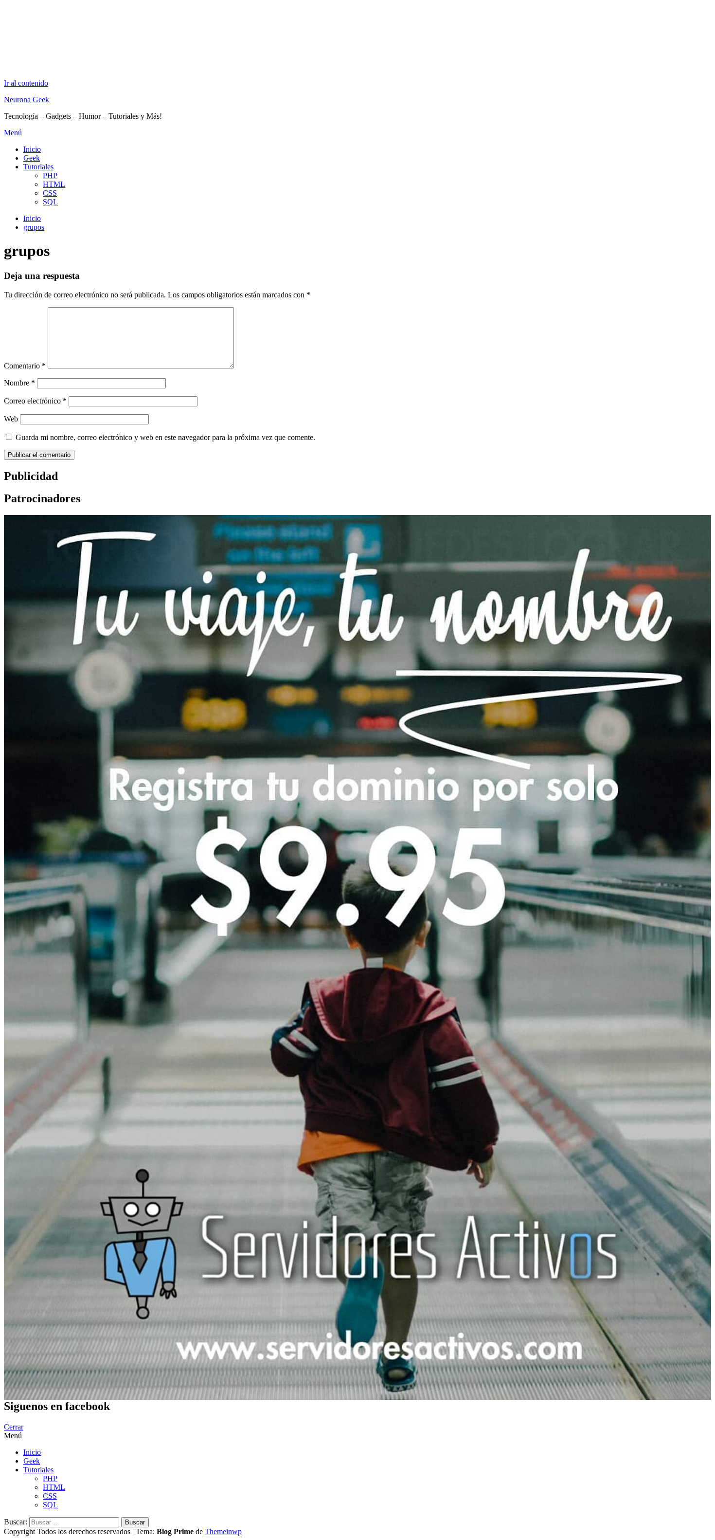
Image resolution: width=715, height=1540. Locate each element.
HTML (54, 184)
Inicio (32, 149)
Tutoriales (38, 167)
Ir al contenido (26, 83)
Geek (31, 158)
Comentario (25, 366)
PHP (50, 175)
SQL (50, 202)
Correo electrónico (35, 401)
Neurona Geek (26, 99)
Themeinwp (223, 1531)
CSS (50, 193)
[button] (357, 132)
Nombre (19, 383)
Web (11, 419)
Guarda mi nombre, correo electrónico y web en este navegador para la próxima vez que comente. (165, 437)
